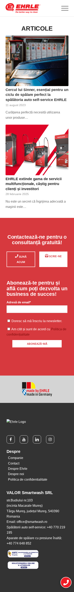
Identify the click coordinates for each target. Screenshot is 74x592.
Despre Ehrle (17, 468)
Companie (15, 458)
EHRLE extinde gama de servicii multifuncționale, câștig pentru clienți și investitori (34, 184)
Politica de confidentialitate (27, 479)
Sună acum (22, 259)
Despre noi (16, 474)
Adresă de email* (19, 302)
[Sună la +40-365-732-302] (66, 582)
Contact (13, 463)
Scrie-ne (55, 256)
